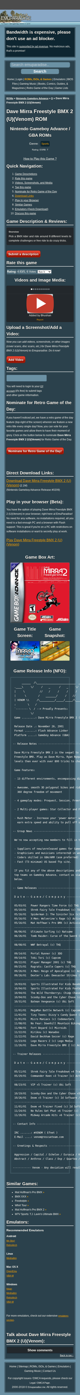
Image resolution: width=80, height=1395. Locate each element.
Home (10, 79)
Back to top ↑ (67, 1355)
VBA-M (10, 1275)
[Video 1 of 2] (40, 303)
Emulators (59, 79)
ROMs (9, 98)
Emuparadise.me (36, 1387)
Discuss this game (25, 213)
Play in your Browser (27, 200)
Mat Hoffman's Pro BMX (29, 1192)
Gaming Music (28, 83)
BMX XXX (21, 1196)
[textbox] (25, 378)
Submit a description (23, 254)
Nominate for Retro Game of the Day (36, 191)
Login (19, 79)
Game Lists (61, 88)
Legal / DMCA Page (40, 1383)
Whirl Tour (22, 1205)
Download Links (24, 195)
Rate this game (23, 178)
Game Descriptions (26, 174)
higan (9, 1288)
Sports (45, 143)
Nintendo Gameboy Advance (32, 98)
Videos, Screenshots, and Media (33, 182)
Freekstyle (22, 1200)
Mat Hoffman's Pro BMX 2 (31, 1209)
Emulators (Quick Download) (31, 209)
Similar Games (23, 204)
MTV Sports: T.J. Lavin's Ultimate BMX (38, 1214)
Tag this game (23, 187)
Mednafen (11, 1258)
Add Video (15, 359)
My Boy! (10, 1240)
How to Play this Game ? (40, 158)
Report (40, 319)
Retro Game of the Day (40, 88)
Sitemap (23, 1366)
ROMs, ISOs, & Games (38, 79)
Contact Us (49, 1371)
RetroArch (11, 1245)
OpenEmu (11, 1271)
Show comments (40, 1350)
